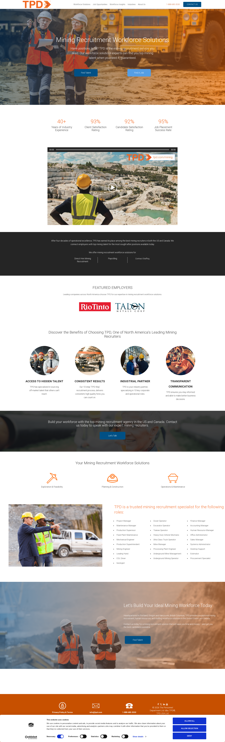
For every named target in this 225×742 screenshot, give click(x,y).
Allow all (189, 721)
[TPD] (37, 4)
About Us (141, 4)
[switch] (83, 736)
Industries (132, 4)
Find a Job (139, 72)
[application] (112, 188)
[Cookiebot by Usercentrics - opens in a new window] (31, 737)
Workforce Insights (117, 4)
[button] (112, 187)
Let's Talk (112, 435)
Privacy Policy (58, 712)
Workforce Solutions (81, 4)
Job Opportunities (100, 4)
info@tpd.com (96, 712)
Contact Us (192, 4)
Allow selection (189, 728)
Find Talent (86, 72)
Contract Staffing (142, 259)
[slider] (112, 149)
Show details (138, 736)
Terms (70, 712)
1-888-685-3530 (173, 4)
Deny (189, 736)
